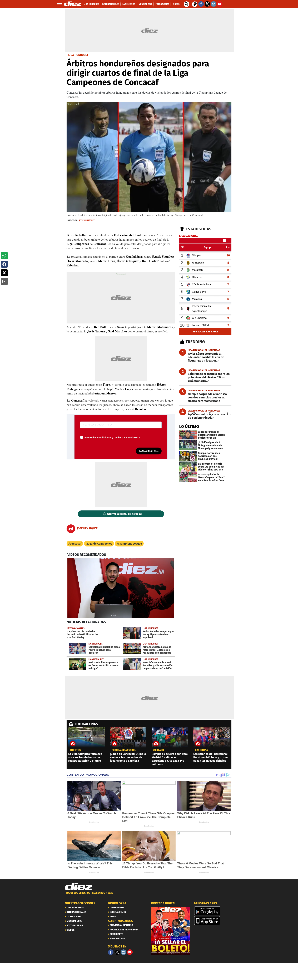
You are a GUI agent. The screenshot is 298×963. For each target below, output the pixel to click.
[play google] (213, 910)
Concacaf (75, 543)
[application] (120, 588)
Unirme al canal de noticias (124, 514)
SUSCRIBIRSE (148, 451)
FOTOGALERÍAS (86, 724)
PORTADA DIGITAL (163, 903)
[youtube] (130, 952)
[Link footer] (78, 887)
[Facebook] (110, 952)
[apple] (213, 920)
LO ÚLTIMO (189, 426)
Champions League (130, 543)
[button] (4, 255)
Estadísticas (198, 229)
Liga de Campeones (99, 543)
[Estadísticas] (194, 4)
